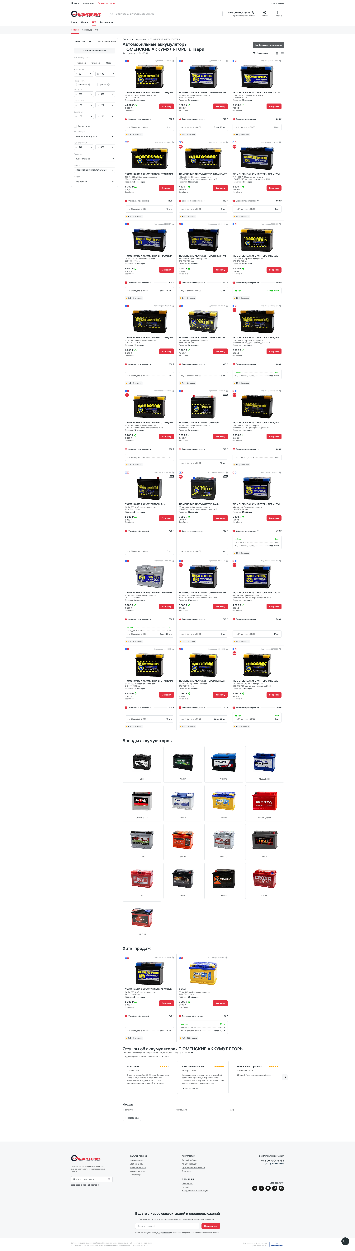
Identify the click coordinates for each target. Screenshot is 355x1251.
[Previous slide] (118, 998)
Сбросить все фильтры (94, 50)
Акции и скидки (108, 3)
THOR (264, 856)
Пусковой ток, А (80, 143)
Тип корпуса (79, 131)
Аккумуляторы (137, 1171)
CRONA (264, 895)
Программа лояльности (193, 1167)
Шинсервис (86, 14)
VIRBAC (223, 779)
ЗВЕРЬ (183, 856)
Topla (142, 895)
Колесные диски (138, 1167)
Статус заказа (278, 3)
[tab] (190, 1096)
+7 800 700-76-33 (272, 1160)
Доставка (186, 1171)
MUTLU (223, 856)
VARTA (183, 817)
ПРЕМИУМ (128, 1110)
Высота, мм (78, 112)
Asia (232, 1110)
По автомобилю (107, 41)
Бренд (77, 165)
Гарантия (78, 154)
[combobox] (75, 73)
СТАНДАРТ (181, 1110)
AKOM (224, 817)
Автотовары (106, 22)
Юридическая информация (195, 1190)
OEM (142, 779)
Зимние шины (137, 1160)
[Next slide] (288, 998)
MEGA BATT (264, 779)
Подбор (75, 30)
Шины (74, 22)
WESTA (183, 779)
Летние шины (136, 1164)
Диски (84, 22)
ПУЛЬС (183, 895)
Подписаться (210, 1226)
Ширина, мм (79, 101)
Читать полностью (190, 1088)
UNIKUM (142, 934)
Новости (186, 1187)
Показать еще (132, 1118)
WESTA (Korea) (265, 817)
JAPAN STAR (142, 817)
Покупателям (88, 3)
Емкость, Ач (79, 69)
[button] (104, 170)
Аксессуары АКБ (90, 30)
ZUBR (141, 856)
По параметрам (82, 41)
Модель (77, 177)
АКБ (94, 22)
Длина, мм (78, 90)
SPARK (224, 895)
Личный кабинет (190, 1160)
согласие (166, 1233)
